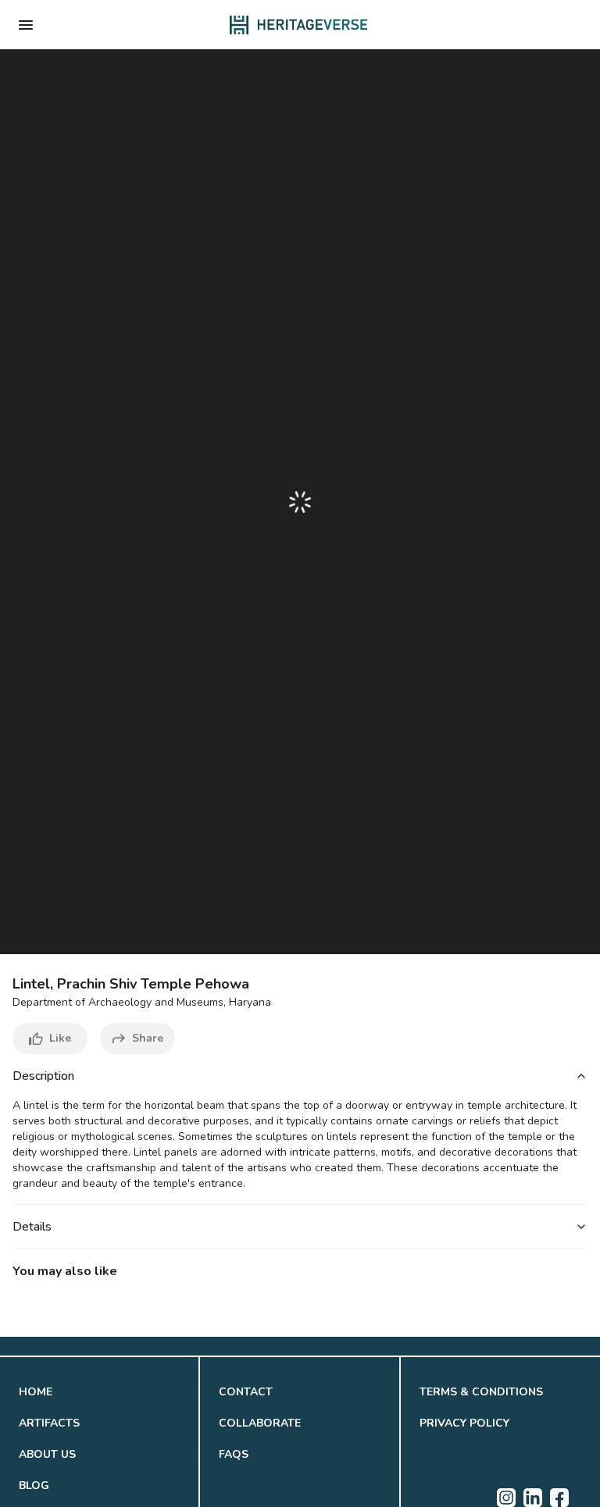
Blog (34, 1485)
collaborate (260, 1423)
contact (246, 1391)
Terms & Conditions (481, 1391)
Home (35, 1391)
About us (47, 1454)
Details (32, 1226)
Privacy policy (464, 1423)
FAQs (233, 1454)
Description (43, 1076)
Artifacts (49, 1423)
